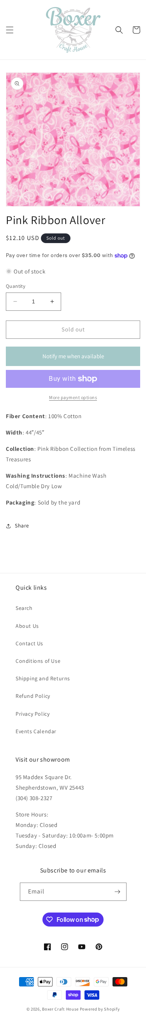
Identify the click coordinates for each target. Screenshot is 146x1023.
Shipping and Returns (43, 678)
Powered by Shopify (100, 1009)
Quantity (15, 286)
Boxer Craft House (60, 1009)
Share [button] (22, 525)
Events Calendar (36, 731)
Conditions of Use (38, 660)
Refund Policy (33, 695)
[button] (9, 30)
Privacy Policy (32, 713)
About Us (27, 625)
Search (24, 607)
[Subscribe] (117, 892)
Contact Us (29, 643)
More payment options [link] (73, 397)
